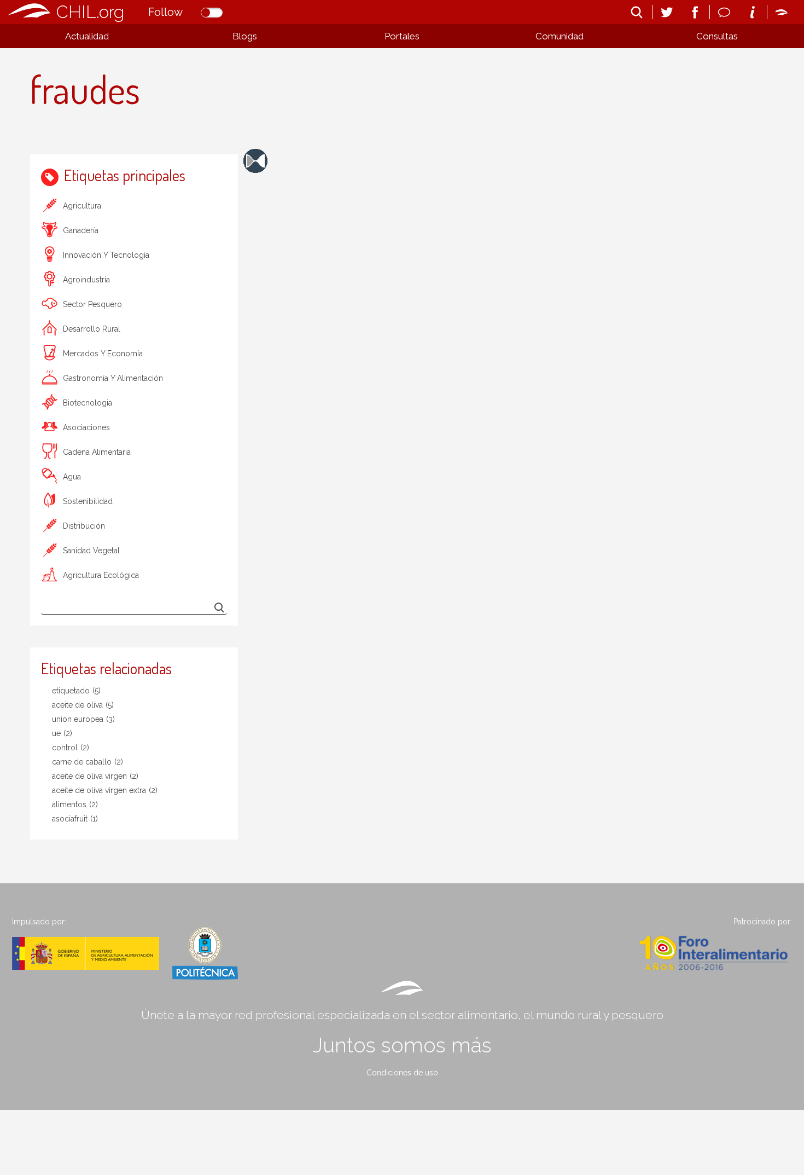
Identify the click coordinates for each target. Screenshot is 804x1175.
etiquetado (76, 690)
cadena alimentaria (97, 452)
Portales (402, 36)
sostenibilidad (88, 501)
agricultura (82, 205)
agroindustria (86, 279)
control (70, 747)
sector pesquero (92, 304)
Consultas (717, 36)
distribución (84, 526)
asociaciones (86, 427)
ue (62, 733)
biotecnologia (87, 402)
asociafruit (75, 818)
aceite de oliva (83, 705)
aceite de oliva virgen (95, 776)
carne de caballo (87, 761)
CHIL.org (90, 12)
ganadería (80, 230)
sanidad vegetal (91, 550)
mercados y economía (103, 353)
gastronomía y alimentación (113, 378)
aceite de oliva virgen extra (105, 790)
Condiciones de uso (402, 1072)
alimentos (75, 804)
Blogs (244, 36)
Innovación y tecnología (106, 255)
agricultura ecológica (101, 575)
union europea (83, 719)
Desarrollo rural (91, 329)
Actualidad (87, 36)
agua (72, 476)
